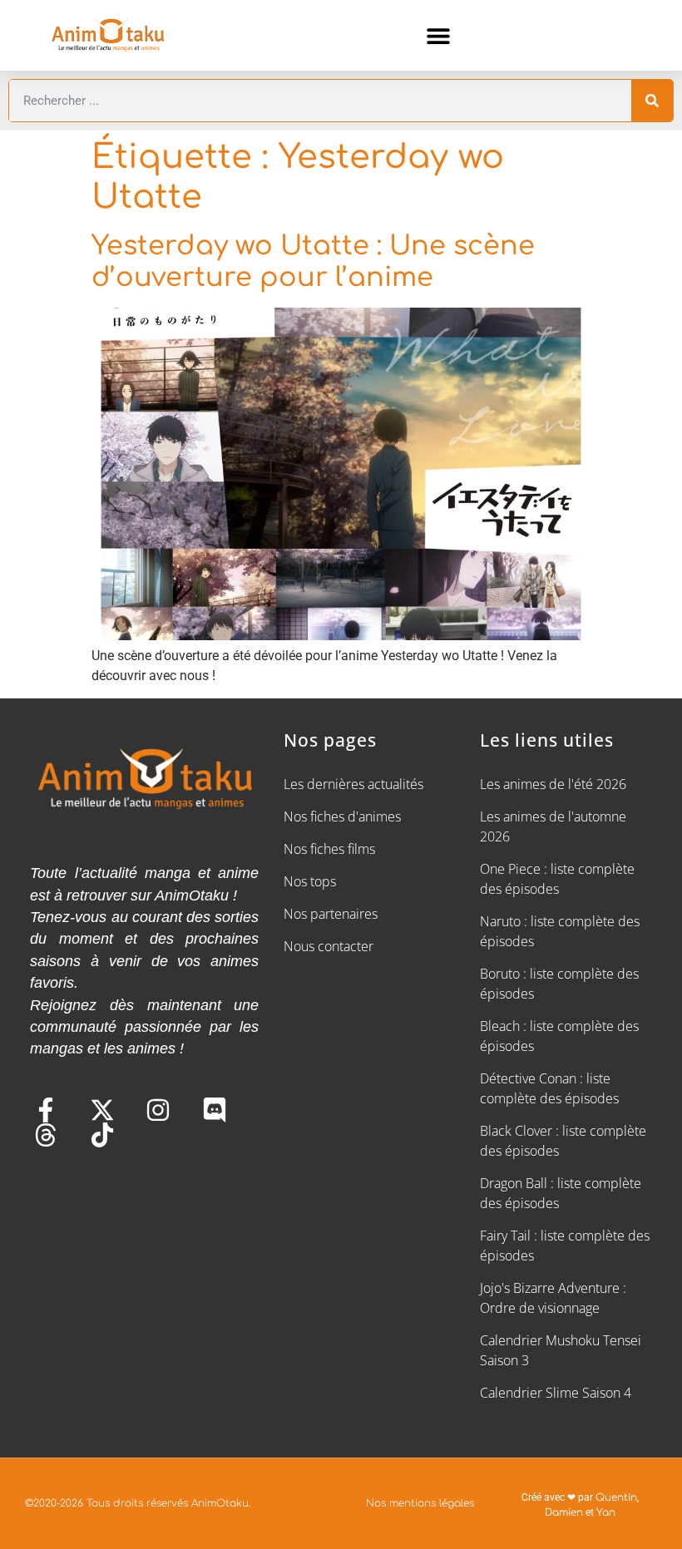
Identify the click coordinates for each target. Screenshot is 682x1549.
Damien (564, 1512)
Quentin (616, 1497)
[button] (438, 35)
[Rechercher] (652, 100)
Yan (605, 1512)
